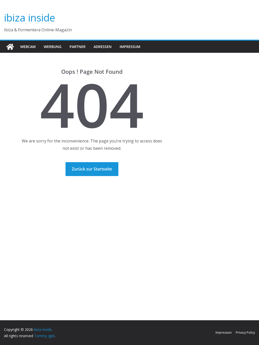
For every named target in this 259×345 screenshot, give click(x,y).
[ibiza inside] (10, 47)
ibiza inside (29, 17)
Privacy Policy (245, 332)
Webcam (28, 46)
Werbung (52, 46)
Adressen (103, 46)
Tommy (40, 335)
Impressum (130, 46)
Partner (77, 46)
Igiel (51, 335)
